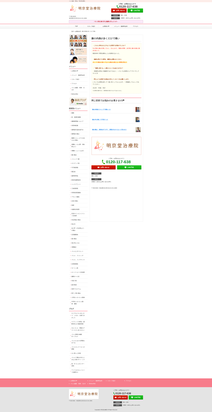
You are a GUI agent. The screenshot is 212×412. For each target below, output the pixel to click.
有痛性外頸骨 (75, 209)
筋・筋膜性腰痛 (76, 117)
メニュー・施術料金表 (120, 26)
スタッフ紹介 (91, 26)
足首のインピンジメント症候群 (78, 214)
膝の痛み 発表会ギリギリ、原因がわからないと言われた (109, 129)
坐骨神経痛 (74, 125)
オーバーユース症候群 (78, 272)
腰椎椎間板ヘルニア (77, 121)
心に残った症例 (76, 353)
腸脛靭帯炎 (74, 176)
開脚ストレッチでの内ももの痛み (78, 139)
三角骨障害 (74, 188)
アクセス (135, 26)
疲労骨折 (74, 285)
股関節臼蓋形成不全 (77, 129)
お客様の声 (106, 26)
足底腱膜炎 (74, 234)
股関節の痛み (75, 134)
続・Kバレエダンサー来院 (77, 365)
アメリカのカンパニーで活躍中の (78, 371)
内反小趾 (74, 280)
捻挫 (72, 205)
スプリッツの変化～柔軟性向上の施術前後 (78, 323)
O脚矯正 (73, 247)
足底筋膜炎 (74, 264)
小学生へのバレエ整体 (78, 297)
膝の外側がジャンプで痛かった (101, 109)
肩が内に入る (75, 243)
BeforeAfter (74, 94)
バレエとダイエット (77, 251)
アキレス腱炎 (75, 197)
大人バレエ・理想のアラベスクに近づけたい (78, 329)
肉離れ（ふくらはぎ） (78, 150)
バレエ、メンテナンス (78, 259)
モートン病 (74, 268)
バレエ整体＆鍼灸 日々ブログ (77, 335)
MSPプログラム (76, 289)
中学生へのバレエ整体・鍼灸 (77, 302)
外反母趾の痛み (76, 220)
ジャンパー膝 (75, 159)
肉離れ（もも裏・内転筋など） (78, 145)
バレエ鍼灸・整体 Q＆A (77, 89)
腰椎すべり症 (75, 276)
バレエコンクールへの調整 (78, 348)
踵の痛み (74, 238)
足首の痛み (74, 201)
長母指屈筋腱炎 (76, 192)
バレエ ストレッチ (77, 255)
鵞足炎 (73, 171)
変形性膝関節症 (76, 180)
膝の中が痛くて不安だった (100, 119)
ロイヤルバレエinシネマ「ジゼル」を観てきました (78, 315)
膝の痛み (74, 155)
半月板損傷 (74, 167)
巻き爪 (73, 224)
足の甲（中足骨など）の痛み (78, 229)
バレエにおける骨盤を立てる (78, 342)
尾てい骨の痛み (76, 293)
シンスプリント (76, 184)
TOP (76, 26)
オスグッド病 (75, 163)
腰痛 (72, 113)
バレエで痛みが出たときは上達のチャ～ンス (78, 358)
